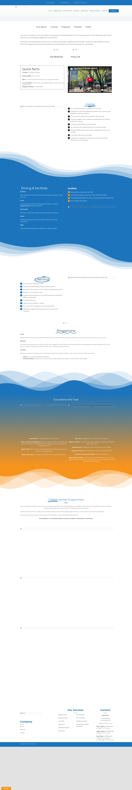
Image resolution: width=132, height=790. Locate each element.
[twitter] (100, 743)
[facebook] (95, 743)
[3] (66, 627)
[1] (66, 528)
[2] (66, 577)
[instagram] (97, 743)
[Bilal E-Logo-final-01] (21, 6)
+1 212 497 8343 (38, 86)
